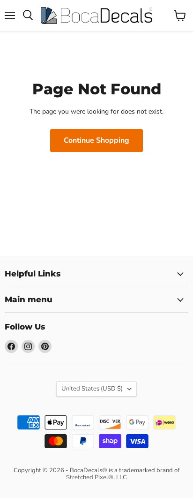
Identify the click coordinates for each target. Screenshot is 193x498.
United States (92, 388)
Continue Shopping (96, 140)
